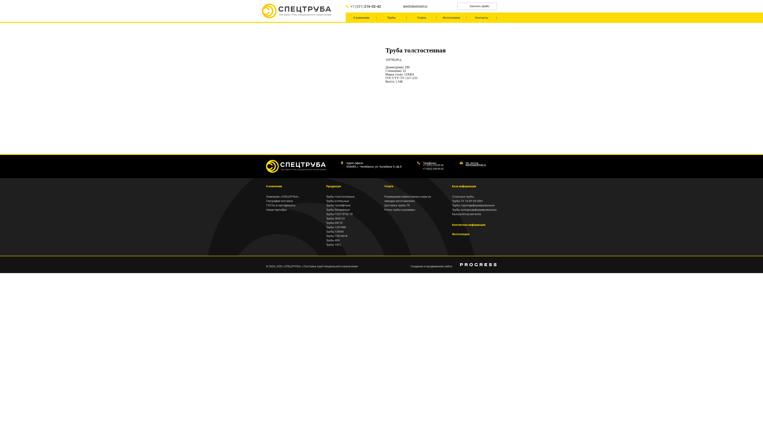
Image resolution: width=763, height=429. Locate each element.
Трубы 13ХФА (335, 231)
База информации (464, 186)
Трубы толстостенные (340, 196)
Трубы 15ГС (333, 244)
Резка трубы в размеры (399, 209)
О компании (274, 186)
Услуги (388, 186)
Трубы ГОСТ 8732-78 (339, 214)
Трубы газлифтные (338, 205)
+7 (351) (365, 6)
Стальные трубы (463, 196)
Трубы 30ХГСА (335, 218)
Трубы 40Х (333, 240)
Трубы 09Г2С (334, 222)
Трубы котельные (337, 201)
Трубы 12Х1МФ (336, 227)
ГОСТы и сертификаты (280, 205)
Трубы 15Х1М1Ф (337, 236)
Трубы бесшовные (338, 209)
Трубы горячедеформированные (473, 205)
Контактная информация (468, 224)
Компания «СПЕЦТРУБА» (282, 196)
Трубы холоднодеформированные (474, 209)
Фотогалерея (461, 234)
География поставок (279, 201)
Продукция (333, 186)
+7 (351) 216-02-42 (433, 165)
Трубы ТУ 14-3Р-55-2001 (467, 201)
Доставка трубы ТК (397, 205)
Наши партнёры (276, 209)
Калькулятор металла (466, 214)
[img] (478, 264)
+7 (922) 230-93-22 (433, 168)
